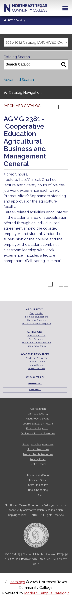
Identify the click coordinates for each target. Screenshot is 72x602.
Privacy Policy (38, 459)
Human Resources (38, 449)
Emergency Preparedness (37, 444)
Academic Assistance (36, 358)
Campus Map (36, 313)
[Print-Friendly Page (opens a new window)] (60, 107)
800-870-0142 (40, 559)
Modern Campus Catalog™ (46, 593)
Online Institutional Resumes (38, 433)
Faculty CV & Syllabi (38, 418)
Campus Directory (36, 320)
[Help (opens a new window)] (66, 107)
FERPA (38, 494)
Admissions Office (36, 335)
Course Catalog (36, 365)
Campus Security (34, 377)
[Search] (63, 64)
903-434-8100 (19, 559)
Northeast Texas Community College (25, 8)
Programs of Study (36, 346)
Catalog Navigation (25, 92)
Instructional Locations (36, 317)
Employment (35, 383)
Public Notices (37, 464)
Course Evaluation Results (38, 423)
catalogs (17, 582)
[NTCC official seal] (36, 532)
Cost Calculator (36, 339)
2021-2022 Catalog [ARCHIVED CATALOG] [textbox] (37, 42)
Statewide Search (38, 480)
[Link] (5, 20)
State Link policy (38, 484)
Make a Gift (35, 390)
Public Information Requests (36, 323)
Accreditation (38, 408)
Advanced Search (19, 80)
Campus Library (36, 361)
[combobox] (36, 42)
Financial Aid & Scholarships (36, 342)
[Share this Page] (55, 107)
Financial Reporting (38, 428)
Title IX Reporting (38, 489)
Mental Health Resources (38, 454)
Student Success (36, 368)
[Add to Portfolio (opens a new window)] (50, 107)
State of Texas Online (38, 475)
